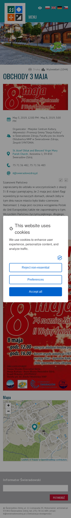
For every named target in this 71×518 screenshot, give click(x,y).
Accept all (35, 291)
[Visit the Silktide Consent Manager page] (59, 258)
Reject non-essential (35, 267)
